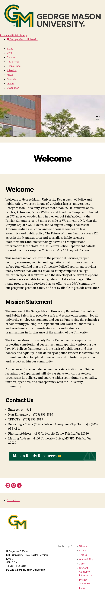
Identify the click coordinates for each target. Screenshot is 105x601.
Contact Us (13, 500)
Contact (83, 550)
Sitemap (83, 546)
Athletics (12, 70)
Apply (10, 48)
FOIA (82, 587)
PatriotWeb (13, 61)
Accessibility (86, 559)
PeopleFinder (14, 66)
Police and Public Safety (13, 35)
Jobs (82, 563)
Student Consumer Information (85, 572)
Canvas (11, 57)
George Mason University (23, 39)
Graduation (13, 87)
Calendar (12, 79)
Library (10, 83)
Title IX (83, 554)
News (10, 74)
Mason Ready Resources (35, 456)
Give (9, 52)
